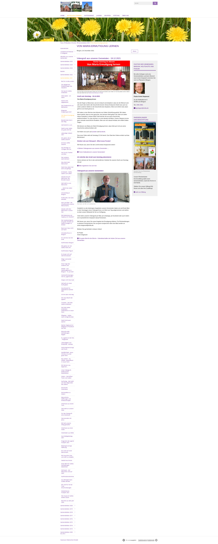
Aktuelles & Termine (74, 16)
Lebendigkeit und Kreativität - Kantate (67, 343)
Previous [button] (29, 29)
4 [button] (111, 40)
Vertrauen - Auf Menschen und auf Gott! (66, 471)
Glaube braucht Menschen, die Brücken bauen (65, 178)
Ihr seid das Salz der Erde (67, 238)
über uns (125, 16)
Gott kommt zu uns (66, 125)
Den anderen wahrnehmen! (65, 158)
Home (62, 16)
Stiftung (116, 16)
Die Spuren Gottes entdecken (66, 91)
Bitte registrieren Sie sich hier (88, 165)
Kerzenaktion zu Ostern (66, 393)
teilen (135, 51)
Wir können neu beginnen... (65, 366)
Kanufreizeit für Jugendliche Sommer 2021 (67, 289)
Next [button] (188, 29)
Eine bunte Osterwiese (64, 388)
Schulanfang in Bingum (65, 193)
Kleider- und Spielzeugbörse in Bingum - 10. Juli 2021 (67, 270)
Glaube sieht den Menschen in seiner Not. (67, 210)
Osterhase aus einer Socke (67, 428)
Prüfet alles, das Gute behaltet (67, 198)
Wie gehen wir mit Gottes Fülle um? (66, 246)
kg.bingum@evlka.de (142, 108)
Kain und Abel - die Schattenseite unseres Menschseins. (67, 204)
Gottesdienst (89, 16)
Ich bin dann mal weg (67, 294)
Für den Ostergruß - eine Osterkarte (67, 414)
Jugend (99, 16)
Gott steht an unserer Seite (67, 409)
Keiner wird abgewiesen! (64, 101)
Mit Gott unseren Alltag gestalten (66, 423)
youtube (94, 131)
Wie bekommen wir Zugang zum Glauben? (67, 216)
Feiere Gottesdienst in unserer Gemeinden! (92, 152)
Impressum (63, 540)
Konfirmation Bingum (67, 242)
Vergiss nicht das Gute (67, 280)
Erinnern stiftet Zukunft (65, 143)
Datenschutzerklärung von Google (96, 92)
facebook (102, 131)
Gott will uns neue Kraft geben (66, 284)
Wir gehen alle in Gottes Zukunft (66, 138)
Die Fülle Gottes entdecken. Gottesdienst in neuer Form (67, 310)
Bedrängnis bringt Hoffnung (66, 446)
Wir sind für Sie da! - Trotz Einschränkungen (67, 486)
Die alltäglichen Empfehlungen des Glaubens (66, 86)
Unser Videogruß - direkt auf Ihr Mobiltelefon (66, 371)
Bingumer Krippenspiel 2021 (66, 111)
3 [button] (109, 40)
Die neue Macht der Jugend (67, 298)
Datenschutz (70, 540)
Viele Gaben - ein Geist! (66, 96)
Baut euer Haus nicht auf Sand (67, 228)
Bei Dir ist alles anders (67, 81)
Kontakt (76, 540)
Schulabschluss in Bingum (66, 233)
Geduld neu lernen (66, 460)
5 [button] (114, 40)
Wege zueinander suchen (66, 259)
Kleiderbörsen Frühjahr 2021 (65, 491)
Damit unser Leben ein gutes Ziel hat (66, 129)
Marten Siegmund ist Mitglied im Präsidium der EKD (67, 326)
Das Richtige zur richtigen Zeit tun (66, 148)
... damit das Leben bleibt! (66, 188)
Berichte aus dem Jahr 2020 (67, 501)
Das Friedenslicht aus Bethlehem (67, 106)
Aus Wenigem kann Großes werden (66, 480)
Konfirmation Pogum (67, 251)
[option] (109, 29)
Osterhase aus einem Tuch (67, 404)
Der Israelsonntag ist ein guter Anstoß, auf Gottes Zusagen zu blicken (67, 222)
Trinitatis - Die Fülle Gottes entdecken (66, 303)
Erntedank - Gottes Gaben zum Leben (66, 172)
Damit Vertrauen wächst (66, 321)
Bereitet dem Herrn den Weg (66, 120)
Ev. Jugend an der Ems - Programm (67, 338)
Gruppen (107, 16)
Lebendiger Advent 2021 (66, 133)
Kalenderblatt (64, 48)
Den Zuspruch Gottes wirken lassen (67, 496)
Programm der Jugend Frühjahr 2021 (67, 441)
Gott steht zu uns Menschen (66, 184)
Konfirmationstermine (67, 476)
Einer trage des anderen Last (65, 264)
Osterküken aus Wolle (67, 433)
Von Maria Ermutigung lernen (99, 43)
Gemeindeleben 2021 (84, 43)
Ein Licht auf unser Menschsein (66, 451)
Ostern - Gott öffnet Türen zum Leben (66, 377)
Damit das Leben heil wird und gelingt (67, 167)
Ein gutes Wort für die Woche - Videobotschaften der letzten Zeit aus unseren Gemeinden (101, 239)
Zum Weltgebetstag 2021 (66, 436)
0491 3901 (140, 105)
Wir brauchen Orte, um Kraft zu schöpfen (67, 456)
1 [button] (104, 40)
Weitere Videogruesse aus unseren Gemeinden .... (93, 148)
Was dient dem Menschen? (65, 163)
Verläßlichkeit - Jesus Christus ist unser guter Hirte (67, 354)
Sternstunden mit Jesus (66, 419)
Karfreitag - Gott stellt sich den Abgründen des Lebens (67, 382)
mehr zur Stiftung (140, 192)
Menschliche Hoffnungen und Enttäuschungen (66, 399)
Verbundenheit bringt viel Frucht (67, 348)
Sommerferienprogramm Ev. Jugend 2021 (67, 275)
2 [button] (106, 40)
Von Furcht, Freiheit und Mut (66, 153)
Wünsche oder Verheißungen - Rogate (65, 333)
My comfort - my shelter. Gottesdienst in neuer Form (67, 360)
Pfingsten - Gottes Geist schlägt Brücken (67, 316)
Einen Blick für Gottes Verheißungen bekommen (67, 465)
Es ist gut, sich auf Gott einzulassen (66, 254)
